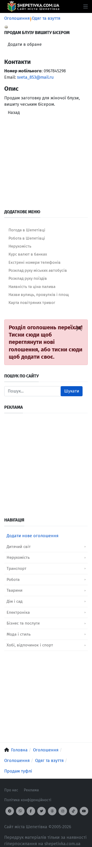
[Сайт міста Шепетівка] (33, 6)
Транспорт (16, 568)
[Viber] (20, 811)
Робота (13, 579)
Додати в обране (25, 44)
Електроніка (18, 612)
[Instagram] (63, 811)
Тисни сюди (24, 334)
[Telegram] (9, 811)
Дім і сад (15, 601)
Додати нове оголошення (33, 535)
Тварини (14, 590)
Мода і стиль (19, 634)
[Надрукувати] (6, 26)
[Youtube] (84, 811)
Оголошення (17, 18)
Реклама (31, 790)
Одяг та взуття (46, 18)
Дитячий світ (19, 546)
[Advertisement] (46, 163)
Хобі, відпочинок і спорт (30, 645)
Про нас (11, 790)
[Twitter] (41, 811)
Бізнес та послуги (23, 623)
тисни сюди (67, 349)
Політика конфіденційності (27, 800)
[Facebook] (31, 811)
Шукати (71, 391)
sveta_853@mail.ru (35, 77)
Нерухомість (18, 557)
